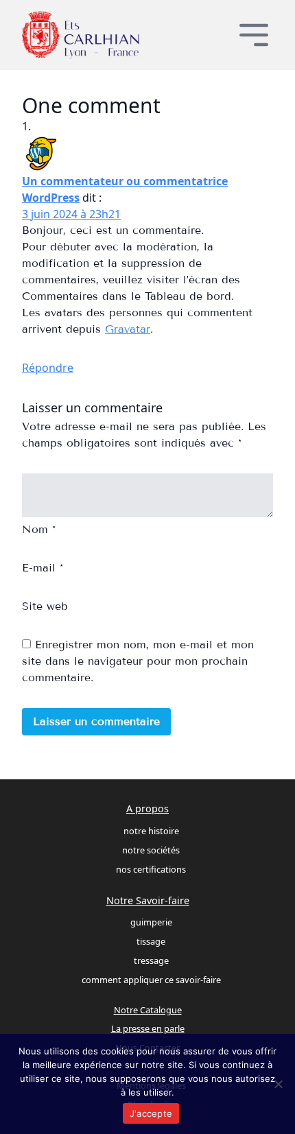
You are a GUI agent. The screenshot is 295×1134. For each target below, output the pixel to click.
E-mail (42, 567)
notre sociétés (151, 850)
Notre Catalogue (148, 1010)
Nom (39, 529)
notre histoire (151, 831)
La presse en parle (148, 1028)
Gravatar (127, 328)
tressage (151, 960)
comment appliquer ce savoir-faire (151, 979)
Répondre (47, 367)
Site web (45, 606)
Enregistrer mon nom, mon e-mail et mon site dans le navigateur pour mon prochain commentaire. (138, 661)
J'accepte (151, 1113)
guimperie (151, 922)
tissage (151, 941)
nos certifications (151, 869)
